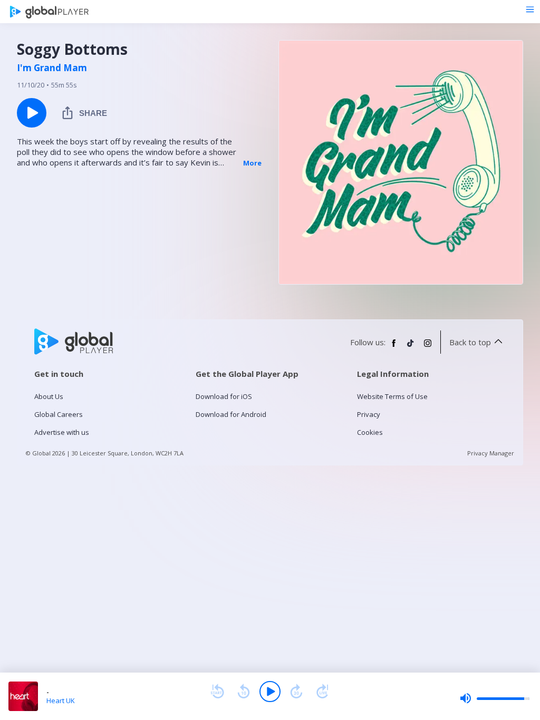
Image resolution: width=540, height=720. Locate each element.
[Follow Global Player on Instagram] (427, 347)
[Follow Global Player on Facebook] (394, 347)
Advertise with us (61, 432)
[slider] (494, 698)
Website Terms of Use (392, 396)
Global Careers (58, 414)
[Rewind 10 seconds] (243, 691)
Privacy (368, 414)
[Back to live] (322, 691)
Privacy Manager (490, 453)
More (252, 163)
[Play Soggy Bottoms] (31, 113)
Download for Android (231, 414)
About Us (48, 396)
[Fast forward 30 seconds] (296, 691)
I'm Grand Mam (52, 68)
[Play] (270, 691)
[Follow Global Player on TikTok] (410, 347)
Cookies (370, 432)
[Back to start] (217, 691)
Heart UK (60, 700)
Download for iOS (224, 396)
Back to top (470, 342)
